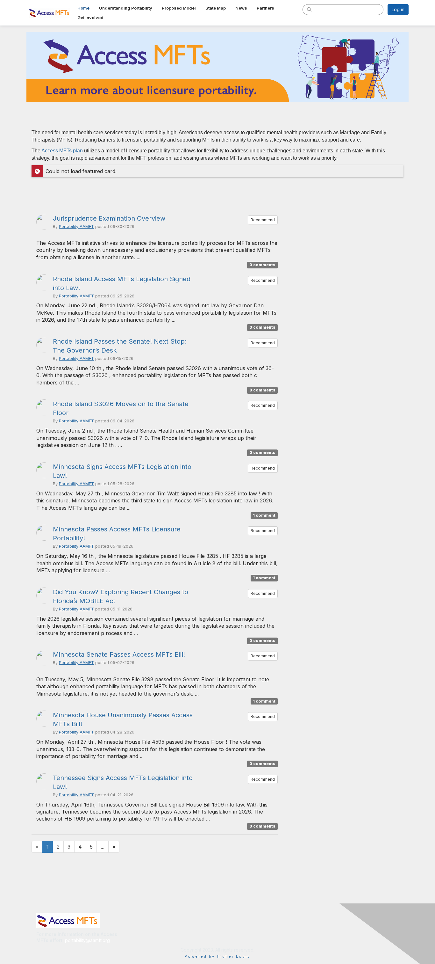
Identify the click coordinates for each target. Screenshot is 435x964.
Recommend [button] (263, 219)
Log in (398, 9)
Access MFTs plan (62, 150)
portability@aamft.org (87, 940)
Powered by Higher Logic (218, 956)
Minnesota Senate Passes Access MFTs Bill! (119, 654)
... (102, 847)
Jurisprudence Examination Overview (109, 218)
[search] (309, 9)
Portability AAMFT (76, 226)
